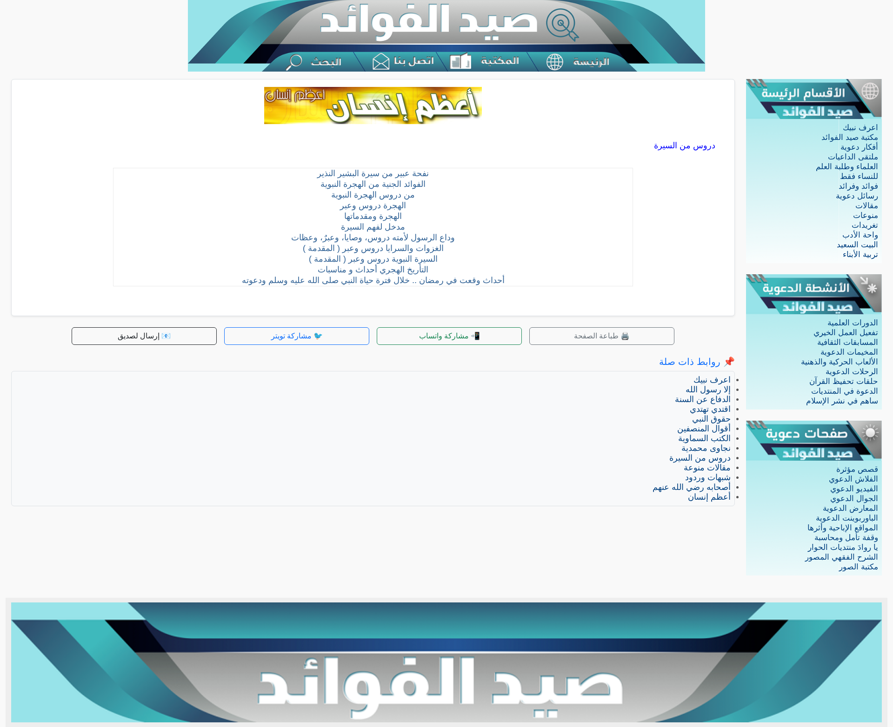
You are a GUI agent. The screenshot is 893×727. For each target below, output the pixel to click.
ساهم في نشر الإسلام (842, 401)
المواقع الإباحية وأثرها (842, 527)
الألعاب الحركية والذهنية (839, 361)
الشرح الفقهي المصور (841, 557)
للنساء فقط (859, 176)
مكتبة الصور (858, 566)
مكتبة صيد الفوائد (849, 137)
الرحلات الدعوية (852, 371)
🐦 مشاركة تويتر (297, 336)
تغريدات (865, 225)
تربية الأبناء (860, 254)
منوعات (865, 215)
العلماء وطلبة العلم (847, 166)
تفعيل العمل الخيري (845, 332)
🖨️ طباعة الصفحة (602, 336)
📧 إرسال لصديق (144, 336)
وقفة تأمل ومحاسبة (846, 537)
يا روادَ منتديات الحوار (843, 547)
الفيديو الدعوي (854, 488)
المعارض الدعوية (850, 508)
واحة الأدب (860, 235)
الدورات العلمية (852, 322)
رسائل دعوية (857, 196)
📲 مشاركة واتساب (449, 336)
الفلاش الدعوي (853, 479)
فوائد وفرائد (858, 186)
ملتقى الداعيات (853, 156)
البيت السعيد (857, 244)
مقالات (866, 205)
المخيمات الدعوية (849, 352)
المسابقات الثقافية (847, 342)
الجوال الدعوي (854, 498)
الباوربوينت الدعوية (847, 518)
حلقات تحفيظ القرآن (843, 381)
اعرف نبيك (860, 127)
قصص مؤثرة (857, 469)
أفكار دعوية (859, 147)
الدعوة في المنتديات (844, 391)
